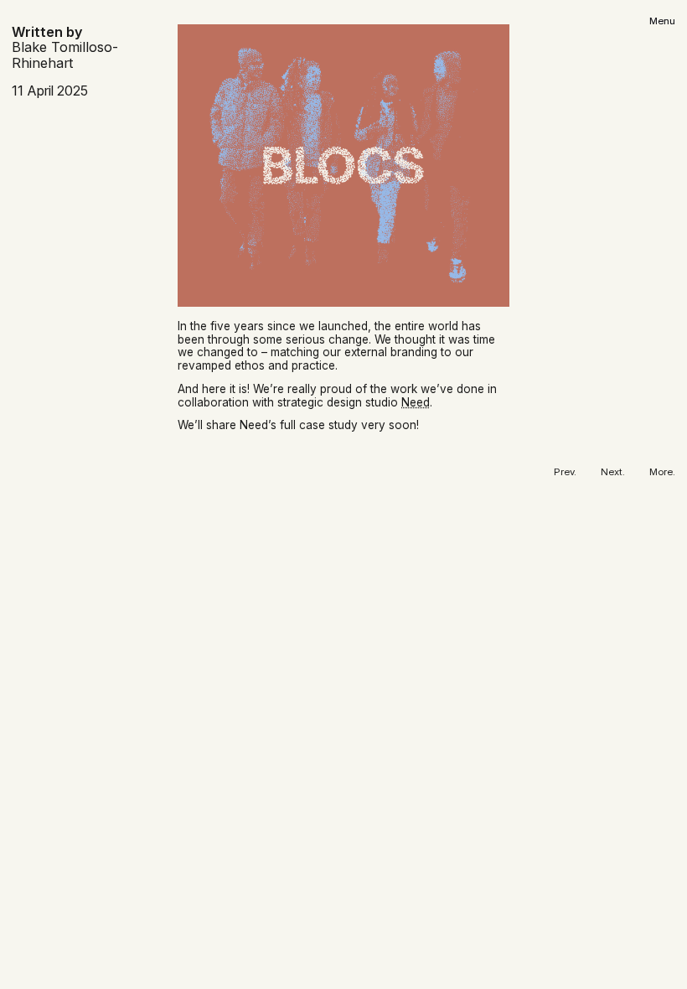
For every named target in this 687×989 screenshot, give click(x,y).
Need (415, 402)
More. (662, 472)
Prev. (565, 472)
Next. (613, 472)
